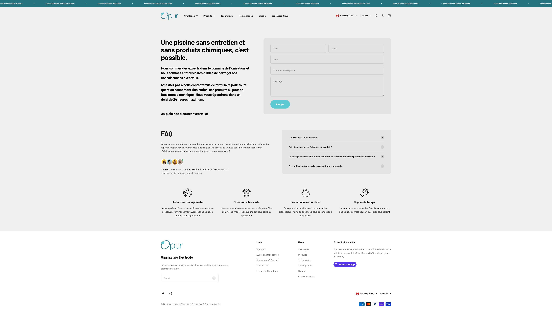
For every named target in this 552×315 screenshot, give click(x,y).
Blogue (262, 15)
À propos (261, 249)
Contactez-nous (306, 276)
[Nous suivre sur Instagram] (170, 293)
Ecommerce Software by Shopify (206, 304)
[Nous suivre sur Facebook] (163, 293)
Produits (207, 15)
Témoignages (246, 15)
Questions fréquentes (268, 254)
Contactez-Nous (280, 15)
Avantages (189, 15)
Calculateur (262, 265)
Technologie (227, 15)
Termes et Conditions (267, 270)
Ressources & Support (268, 260)
